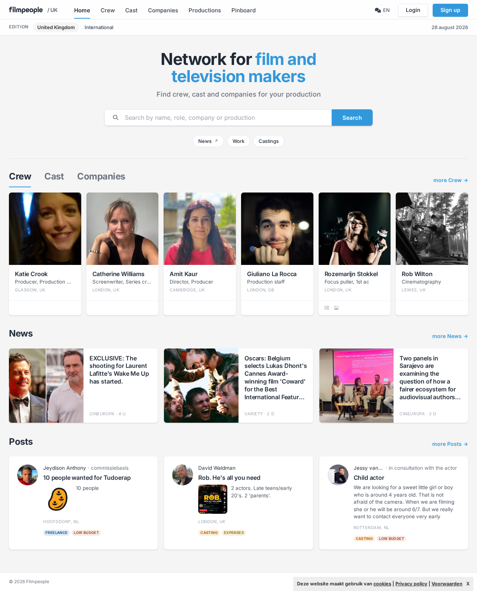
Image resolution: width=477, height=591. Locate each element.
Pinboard (243, 10)
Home (82, 10)
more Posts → (450, 444)
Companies (163, 10)
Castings (269, 141)
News (208, 141)
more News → (450, 336)
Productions (205, 10)
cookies (382, 584)
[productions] (327, 308)
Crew (108, 10)
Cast (131, 10)
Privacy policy (411, 584)
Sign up (450, 10)
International (99, 27)
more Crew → (450, 180)
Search (352, 117)
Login (413, 10)
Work (238, 141)
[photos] (336, 308)
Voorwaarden (447, 584)
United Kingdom (56, 27)
